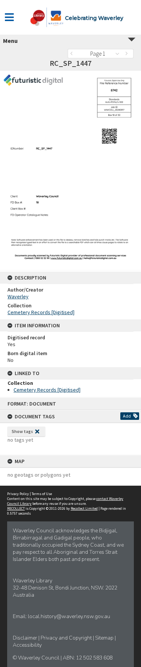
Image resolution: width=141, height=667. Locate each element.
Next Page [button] (128, 53)
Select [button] (119, 53)
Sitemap (105, 637)
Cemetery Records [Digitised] (41, 312)
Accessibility (27, 645)
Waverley (18, 296)
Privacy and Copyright (67, 637)
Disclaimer (25, 637)
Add (127, 416)
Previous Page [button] (73, 53)
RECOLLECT (16, 508)
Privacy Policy (18, 493)
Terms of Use (42, 493)
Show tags (22, 431)
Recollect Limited (84, 508)
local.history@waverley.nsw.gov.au (69, 616)
